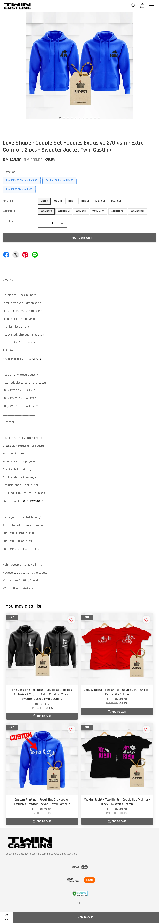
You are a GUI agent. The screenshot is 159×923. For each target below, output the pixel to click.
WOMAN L (81, 211)
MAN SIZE (8, 201)
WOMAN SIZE (10, 211)
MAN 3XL (116, 201)
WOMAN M (64, 211)
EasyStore (72, 853)
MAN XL (85, 201)
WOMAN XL (98, 211)
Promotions (10, 172)
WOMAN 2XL (118, 211)
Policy (80, 903)
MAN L (71, 201)
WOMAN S (46, 211)
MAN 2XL (100, 201)
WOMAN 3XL (138, 211)
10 (95, 118)
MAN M (58, 201)
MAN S (44, 201)
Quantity (8, 221)
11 (99, 118)
